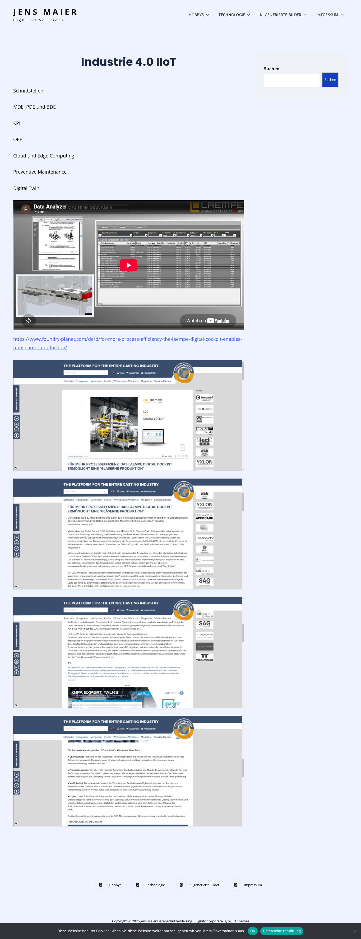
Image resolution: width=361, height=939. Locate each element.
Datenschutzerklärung (174, 921)
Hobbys (196, 14)
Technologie (232, 14)
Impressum (327, 14)
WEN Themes (238, 921)
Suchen (272, 69)
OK (252, 931)
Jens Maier (45, 11)
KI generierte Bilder (281, 14)
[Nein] (354, 931)
